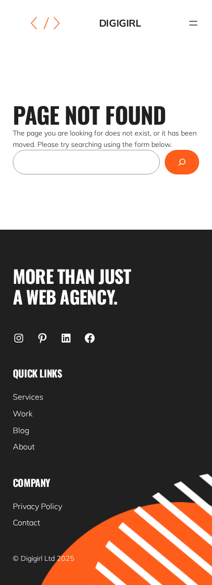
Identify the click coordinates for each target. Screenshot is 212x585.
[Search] (182, 162)
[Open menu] (193, 23)
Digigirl (120, 23)
